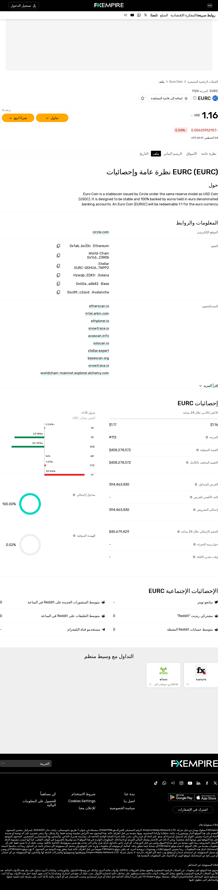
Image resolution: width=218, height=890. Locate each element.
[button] (210, 5)
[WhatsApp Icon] (164, 783)
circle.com (101, 232)
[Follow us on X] (145, 15)
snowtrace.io (98, 328)
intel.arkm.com (97, 313)
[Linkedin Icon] (198, 783)
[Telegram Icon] (172, 783)
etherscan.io (99, 306)
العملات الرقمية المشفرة (203, 82)
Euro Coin (175, 82)
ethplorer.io (100, 321)
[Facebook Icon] (206, 783)
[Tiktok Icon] (155, 783)
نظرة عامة (208, 154)
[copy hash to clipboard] (58, 246)
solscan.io (101, 343)
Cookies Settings (81, 801)
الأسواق (191, 154)
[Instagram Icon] (181, 783)
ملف (156, 154)
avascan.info (98, 336)
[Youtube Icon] (189, 783)
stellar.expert (98, 351)
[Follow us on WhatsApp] (139, 15)
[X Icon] (215, 783)
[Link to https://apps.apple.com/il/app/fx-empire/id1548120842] (206, 797)
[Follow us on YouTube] (132, 15)
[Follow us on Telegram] (125, 15)
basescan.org (98, 358)
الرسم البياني (173, 154)
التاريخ (144, 154)
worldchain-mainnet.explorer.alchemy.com (74, 373)
